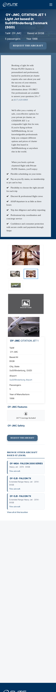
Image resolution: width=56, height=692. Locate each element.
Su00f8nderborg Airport (20, 379)
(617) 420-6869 (21, 100)
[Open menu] (51, 5)
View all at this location (17, 512)
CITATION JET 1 (29, 340)
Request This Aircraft (28, 45)
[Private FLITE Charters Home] (10, 5)
